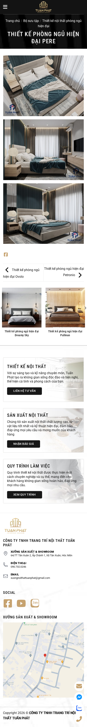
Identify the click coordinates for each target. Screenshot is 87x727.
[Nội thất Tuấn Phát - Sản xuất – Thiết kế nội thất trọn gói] (43, 7)
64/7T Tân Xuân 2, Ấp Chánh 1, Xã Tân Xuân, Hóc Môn (41, 555)
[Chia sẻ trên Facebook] (6, 255)
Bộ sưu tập (31, 21)
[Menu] (5, 7)
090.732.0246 (18, 566)
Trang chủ (12, 21)
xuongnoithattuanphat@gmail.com (30, 577)
